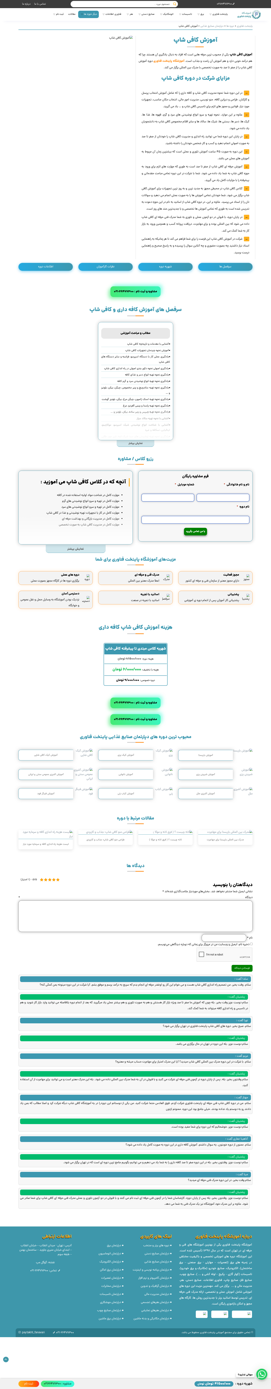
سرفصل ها (225, 267)
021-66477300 (39, 1271)
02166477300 (224, 4)
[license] (202, 1314)
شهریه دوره (165, 267)
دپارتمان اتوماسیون (109, 1254)
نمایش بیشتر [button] (135, 443)
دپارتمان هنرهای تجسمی (155, 1302)
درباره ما (26, 4)
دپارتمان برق (114, 1245)
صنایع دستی (147, 14)
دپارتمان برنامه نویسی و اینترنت (151, 1270)
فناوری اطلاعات (113, 14)
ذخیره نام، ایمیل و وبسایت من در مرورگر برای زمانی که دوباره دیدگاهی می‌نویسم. (203, 944)
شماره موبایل (184, 484)
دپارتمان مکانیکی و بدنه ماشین (151, 1318)
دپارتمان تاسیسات (110, 1294)
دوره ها (230, 26)
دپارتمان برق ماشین (110, 1318)
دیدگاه (135, 897)
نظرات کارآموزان (105, 267)
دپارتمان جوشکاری (110, 1302)
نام (249, 938)
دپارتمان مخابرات (111, 1286)
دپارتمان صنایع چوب (109, 1310)
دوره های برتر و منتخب (156, 1245)
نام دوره (243, 507)
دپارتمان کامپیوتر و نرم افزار (153, 1278)
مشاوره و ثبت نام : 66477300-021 (135, 291)
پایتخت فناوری (220, 14)
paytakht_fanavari (33, 1333)
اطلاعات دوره (45, 267)
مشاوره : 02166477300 (57, 1384)
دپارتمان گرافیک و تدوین (155, 1286)
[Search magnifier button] (175, 4)
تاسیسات (187, 14)
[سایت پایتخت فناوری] (248, 14)
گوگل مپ (41, 1262)
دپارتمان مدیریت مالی (156, 1294)
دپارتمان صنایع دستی (157, 1254)
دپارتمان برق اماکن (110, 1270)
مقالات (71, 14)
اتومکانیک (168, 14)
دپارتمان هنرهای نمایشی (155, 1310)
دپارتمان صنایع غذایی (212, 26)
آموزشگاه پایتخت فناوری (237, 1245)
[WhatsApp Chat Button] (261, 1374)
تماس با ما (40, 4)
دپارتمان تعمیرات (111, 1278)
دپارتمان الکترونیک (110, 1262)
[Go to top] (6, 1359)
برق (202, 14)
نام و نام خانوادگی (236, 484)
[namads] (242, 1314)
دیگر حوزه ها (90, 14)
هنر (131, 14)
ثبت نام (60, 14)
